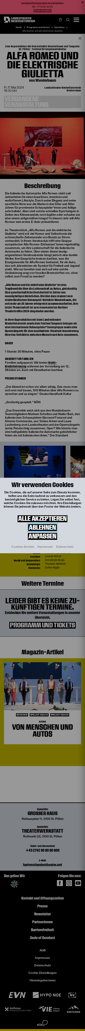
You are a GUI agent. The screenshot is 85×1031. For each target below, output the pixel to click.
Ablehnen (42, 527)
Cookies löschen (22, 546)
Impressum (45, 546)
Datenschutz (64, 546)
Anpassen (42, 536)
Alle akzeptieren (42, 518)
